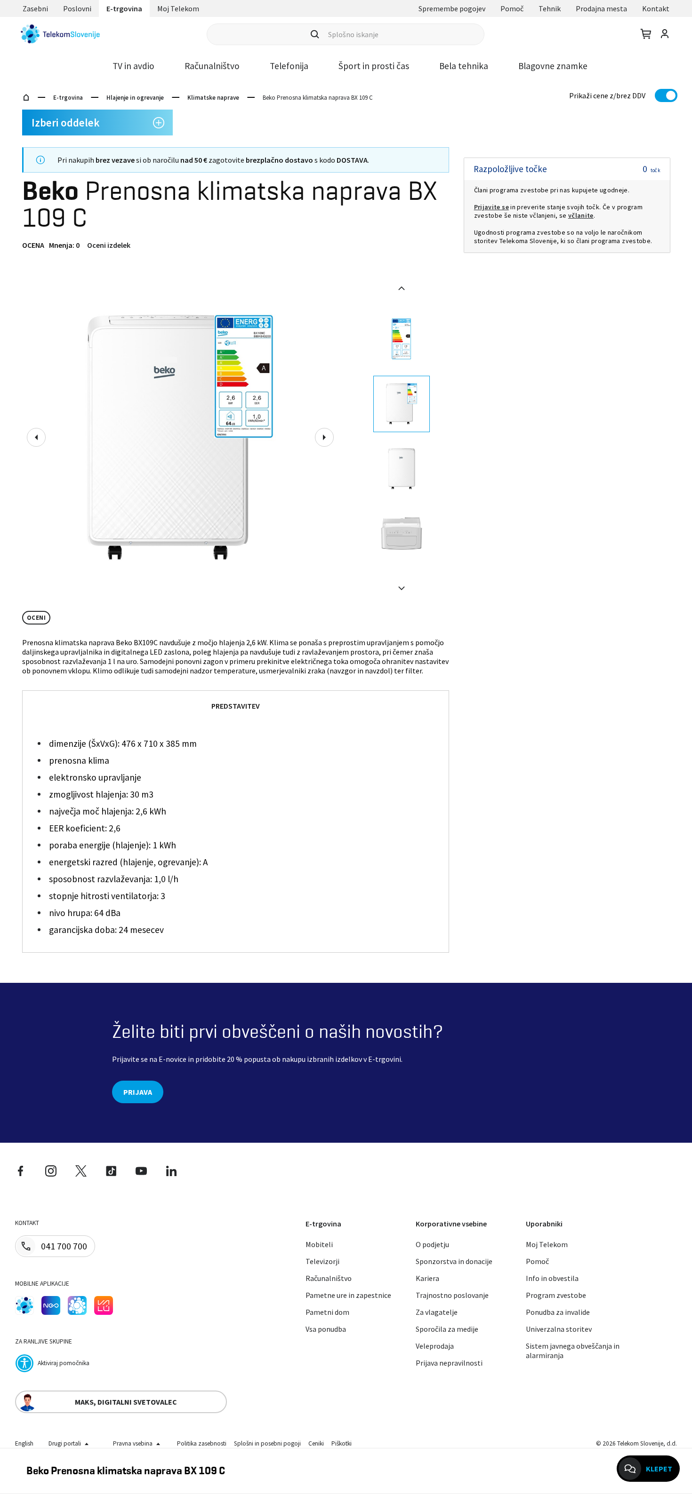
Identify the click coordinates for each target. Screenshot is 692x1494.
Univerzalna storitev (559, 1329)
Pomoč (511, 8)
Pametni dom (327, 1312)
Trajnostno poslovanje (452, 1295)
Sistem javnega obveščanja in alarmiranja (573, 1350)
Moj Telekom (178, 8)
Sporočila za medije (447, 1329)
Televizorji (322, 1261)
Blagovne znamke (552, 65)
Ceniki (316, 1443)
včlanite (581, 215)
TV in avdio (133, 65)
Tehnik (550, 8)
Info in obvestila (552, 1278)
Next (324, 437)
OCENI (36, 618)
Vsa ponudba (326, 1329)
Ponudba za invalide (558, 1312)
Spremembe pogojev (451, 8)
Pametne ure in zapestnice (348, 1295)
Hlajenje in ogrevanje (135, 98)
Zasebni (35, 8)
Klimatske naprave (213, 98)
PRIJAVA (137, 1092)
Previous (36, 437)
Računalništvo (212, 65)
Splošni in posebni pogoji (267, 1443)
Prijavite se (491, 207)
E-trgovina (124, 8)
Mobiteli (319, 1244)
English (24, 1443)
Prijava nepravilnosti (449, 1363)
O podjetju (432, 1244)
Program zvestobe (556, 1295)
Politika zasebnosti (201, 1443)
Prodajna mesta (601, 8)
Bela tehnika (463, 65)
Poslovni (77, 8)
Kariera (427, 1278)
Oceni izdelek (108, 245)
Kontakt (655, 8)
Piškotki (341, 1443)
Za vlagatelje (437, 1312)
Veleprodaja (435, 1346)
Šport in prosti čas (373, 65)
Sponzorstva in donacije (454, 1261)
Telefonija (289, 65)
